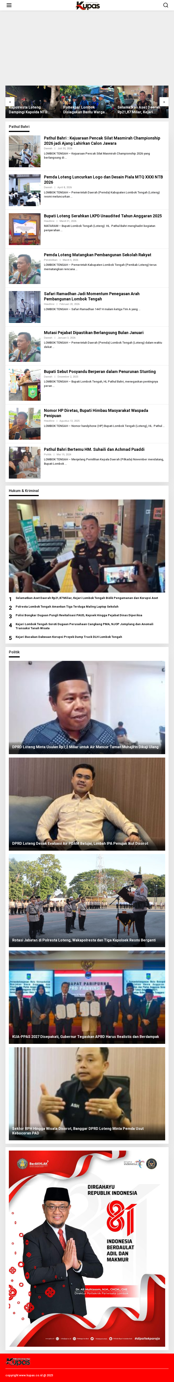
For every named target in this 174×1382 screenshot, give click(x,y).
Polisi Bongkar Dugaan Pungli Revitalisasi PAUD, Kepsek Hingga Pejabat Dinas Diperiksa (79, 615)
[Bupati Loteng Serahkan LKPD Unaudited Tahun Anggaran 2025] (61, 230)
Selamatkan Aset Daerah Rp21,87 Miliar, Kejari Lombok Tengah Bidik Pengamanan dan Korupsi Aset (85, 110)
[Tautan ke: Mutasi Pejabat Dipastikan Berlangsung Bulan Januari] (25, 345)
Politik (47, 454)
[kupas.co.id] (88, 5)
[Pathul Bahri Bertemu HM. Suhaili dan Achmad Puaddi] (66, 463)
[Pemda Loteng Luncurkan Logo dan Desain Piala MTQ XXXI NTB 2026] (71, 196)
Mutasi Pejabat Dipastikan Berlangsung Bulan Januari (94, 332)
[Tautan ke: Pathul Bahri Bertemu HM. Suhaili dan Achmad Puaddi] (25, 462)
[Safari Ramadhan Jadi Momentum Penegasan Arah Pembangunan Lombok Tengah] (139, 309)
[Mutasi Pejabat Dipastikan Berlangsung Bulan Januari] (53, 347)
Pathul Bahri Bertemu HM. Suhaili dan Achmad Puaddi (94, 449)
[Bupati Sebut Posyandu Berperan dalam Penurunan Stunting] (54, 386)
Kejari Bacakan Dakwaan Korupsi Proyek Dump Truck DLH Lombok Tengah (69, 637)
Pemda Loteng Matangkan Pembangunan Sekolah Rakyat (97, 254)
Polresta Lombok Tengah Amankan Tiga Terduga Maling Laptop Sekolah (67, 606)
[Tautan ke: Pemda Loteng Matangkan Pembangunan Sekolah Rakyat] (25, 267)
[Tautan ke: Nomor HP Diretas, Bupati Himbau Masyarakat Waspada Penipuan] (25, 423)
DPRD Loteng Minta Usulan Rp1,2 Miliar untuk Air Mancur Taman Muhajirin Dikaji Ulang (140, 110)
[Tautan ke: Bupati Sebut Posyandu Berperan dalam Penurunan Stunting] (25, 384)
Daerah (48, 148)
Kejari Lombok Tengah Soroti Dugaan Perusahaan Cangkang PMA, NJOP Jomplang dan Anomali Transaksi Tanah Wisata (84, 626)
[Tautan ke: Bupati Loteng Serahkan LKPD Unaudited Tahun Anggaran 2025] (25, 229)
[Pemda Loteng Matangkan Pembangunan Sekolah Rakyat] (76, 269)
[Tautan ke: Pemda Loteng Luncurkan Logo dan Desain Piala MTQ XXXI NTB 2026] (25, 190)
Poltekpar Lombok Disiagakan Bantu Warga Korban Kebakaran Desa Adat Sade (29, 110)
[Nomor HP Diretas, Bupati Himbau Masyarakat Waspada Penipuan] (164, 426)
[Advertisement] (87, 48)
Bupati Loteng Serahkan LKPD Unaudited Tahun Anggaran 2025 (103, 215)
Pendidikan (51, 260)
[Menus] (9, 5)
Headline (49, 221)
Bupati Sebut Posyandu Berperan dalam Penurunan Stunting (100, 371)
